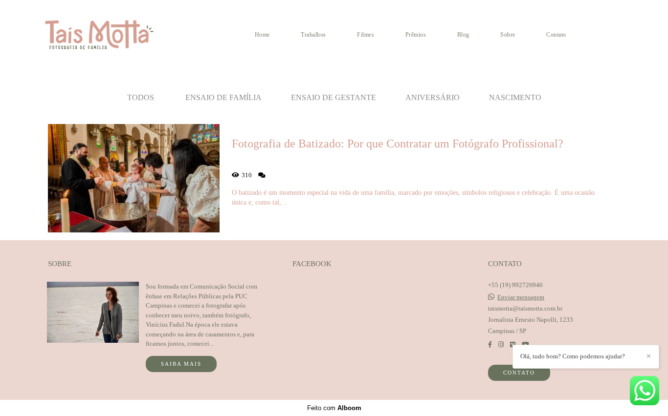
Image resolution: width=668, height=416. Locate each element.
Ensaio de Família (223, 97)
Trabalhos (313, 34)
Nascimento (515, 97)
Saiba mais (181, 364)
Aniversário (432, 97)
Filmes (365, 34)
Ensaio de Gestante (333, 97)
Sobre (507, 34)
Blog (463, 34)
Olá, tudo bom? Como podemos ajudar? (572, 356)
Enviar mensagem (520, 297)
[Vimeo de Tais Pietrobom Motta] (512, 344)
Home (262, 34)
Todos (140, 97)
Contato (556, 34)
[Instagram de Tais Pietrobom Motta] (501, 344)
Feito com (334, 408)
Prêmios (415, 34)
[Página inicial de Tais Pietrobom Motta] (111, 35)
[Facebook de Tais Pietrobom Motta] (490, 344)
